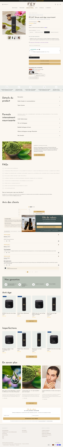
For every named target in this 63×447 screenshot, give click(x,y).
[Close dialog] (62, 216)
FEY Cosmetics (6, 442)
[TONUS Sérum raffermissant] (24, 304)
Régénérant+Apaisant (54, 32)
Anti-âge (32, 36)
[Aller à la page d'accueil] (31, 4)
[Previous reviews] (29, 50)
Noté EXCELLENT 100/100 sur (33, 21)
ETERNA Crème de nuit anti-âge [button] (12, 268)
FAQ (3, 436)
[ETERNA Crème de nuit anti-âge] (9, 304)
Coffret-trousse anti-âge (39, 69)
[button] (55, 4)
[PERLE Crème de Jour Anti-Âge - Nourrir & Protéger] (39, 304)
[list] (31, 285)
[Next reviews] (60, 50)
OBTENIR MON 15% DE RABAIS (31, 418)
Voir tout (31, 321)
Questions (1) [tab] (20, 231)
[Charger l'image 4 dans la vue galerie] (18, 37)
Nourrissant (47, 32)
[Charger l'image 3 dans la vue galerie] (15, 37)
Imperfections (37, 36)
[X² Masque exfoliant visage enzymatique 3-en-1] (9, 339)
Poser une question (39, 213)
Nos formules (4, 433)
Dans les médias (5, 434)
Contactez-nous (44, 436)
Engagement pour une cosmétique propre (9, 431)
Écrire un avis (39, 211)
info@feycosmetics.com (17, 195)
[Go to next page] (37, 272)
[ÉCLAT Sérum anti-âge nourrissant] (54, 304)
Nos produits (24, 430)
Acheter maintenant (45, 63)
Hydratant (31, 32)
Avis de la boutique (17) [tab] (13, 231)
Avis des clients (24, 431)
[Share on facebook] (58, 241)
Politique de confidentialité (46, 433)
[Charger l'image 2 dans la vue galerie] (12, 37)
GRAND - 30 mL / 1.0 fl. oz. (34, 57)
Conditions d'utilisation (45, 430)
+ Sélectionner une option (40, 75)
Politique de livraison (45, 431)
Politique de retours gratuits (46, 434)
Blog (3, 437)
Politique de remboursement (17, 443)
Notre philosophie (5, 430)
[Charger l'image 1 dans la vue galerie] (9, 37)
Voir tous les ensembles (34, 77)
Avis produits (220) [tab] (7, 231)
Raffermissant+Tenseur (39, 32)
